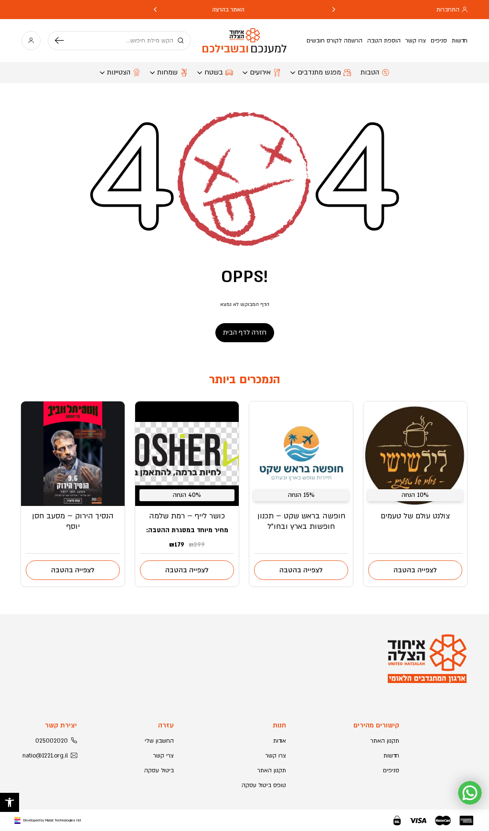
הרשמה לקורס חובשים (334, 40)
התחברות (447, 9)
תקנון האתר (385, 741)
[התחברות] (31, 40)
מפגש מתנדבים (319, 72)
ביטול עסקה (159, 770)
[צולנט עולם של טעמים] (415, 453)
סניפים (439, 40)
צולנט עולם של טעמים (415, 516)
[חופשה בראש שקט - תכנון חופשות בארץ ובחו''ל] (301, 453)
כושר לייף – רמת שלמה (187, 516)
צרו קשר (415, 40)
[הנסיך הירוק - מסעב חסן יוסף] (73, 453)
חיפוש (63, 41)
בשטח (213, 72)
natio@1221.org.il (45, 755)
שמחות (167, 72)
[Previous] (333, 9)
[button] (9, 802)
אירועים (260, 72)
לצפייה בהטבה (415, 570)
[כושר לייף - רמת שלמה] (187, 453)
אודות (279, 741)
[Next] (155, 9)
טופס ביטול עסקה (264, 785)
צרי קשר (163, 755)
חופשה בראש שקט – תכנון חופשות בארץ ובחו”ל (301, 521)
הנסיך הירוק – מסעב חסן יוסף (73, 521)
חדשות (460, 40)
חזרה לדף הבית (244, 332)
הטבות (370, 72)
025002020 (51, 741)
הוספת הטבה (384, 40)
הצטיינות (118, 72)
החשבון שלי (159, 741)
